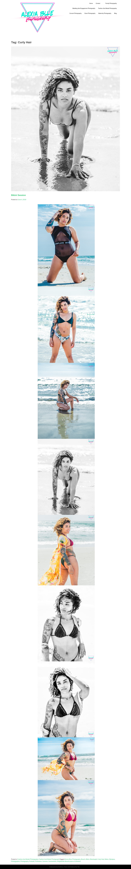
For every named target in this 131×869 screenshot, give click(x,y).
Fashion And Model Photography (27, 859)
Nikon (106, 859)
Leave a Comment (75, 861)
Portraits (31, 861)
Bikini (87, 859)
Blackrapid (93, 859)
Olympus (112, 859)
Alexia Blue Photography (72, 859)
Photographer (15, 861)
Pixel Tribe (77, 866)
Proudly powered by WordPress (56, 866)
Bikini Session (18, 195)
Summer (45, 861)
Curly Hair (101, 859)
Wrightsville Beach (63, 861)
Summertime (52, 861)
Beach (83, 859)
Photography (24, 861)
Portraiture (38, 861)
